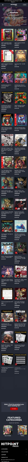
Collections (13, 10)
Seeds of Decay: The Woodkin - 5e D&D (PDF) (20, 191)
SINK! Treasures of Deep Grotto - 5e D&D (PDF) (20, 106)
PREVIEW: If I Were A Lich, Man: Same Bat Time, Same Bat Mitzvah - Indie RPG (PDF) (7, 150)
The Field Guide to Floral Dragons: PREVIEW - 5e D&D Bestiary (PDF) (6, 171)
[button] (24, 5)
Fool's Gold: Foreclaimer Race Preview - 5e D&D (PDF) (20, 302)
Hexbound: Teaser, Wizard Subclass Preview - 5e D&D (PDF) (7, 280)
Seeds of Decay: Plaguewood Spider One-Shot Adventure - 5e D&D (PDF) (20, 258)
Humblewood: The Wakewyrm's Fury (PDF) (6, 324)
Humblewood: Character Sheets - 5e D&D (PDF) (20, 345)
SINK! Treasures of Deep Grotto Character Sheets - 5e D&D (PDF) (6, 128)
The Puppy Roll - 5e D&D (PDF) (20, 64)
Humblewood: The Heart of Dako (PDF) (7, 234)
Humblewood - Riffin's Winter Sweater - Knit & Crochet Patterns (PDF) (6, 390)
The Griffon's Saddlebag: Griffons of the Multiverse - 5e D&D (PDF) (20, 149)
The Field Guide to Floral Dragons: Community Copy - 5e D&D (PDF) (20, 390)
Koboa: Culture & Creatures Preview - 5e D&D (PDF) (7, 257)
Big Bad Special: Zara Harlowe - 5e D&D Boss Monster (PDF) (19, 213)
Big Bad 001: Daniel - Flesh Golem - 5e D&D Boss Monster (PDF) (7, 346)
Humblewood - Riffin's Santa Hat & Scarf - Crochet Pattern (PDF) (21, 280)
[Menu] (2, 4)
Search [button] (14, 408)
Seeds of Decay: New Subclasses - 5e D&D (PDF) (7, 191)
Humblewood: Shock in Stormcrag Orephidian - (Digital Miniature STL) (6, 106)
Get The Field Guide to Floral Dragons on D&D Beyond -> (13, 1)
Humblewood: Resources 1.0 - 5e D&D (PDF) (7, 368)
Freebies (19, 10)
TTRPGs (22, 435)
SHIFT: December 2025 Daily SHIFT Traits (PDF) (6, 43)
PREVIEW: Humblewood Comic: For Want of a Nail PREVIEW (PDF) (20, 235)
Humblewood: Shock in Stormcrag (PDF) (6, 85)
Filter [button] (5, 24)
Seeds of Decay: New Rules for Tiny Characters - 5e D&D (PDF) (7, 213)
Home (8, 10)
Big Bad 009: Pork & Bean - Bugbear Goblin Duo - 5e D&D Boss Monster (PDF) (20, 325)
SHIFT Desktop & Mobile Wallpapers (20, 43)
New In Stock (8, 435)
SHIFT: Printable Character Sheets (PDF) (7, 64)
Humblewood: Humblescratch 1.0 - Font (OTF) (20, 368)
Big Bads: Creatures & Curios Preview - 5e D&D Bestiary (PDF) (20, 171)
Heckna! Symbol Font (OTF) (7, 301)
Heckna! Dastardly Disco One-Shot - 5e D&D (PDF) (20, 128)
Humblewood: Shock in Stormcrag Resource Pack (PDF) (20, 86)
